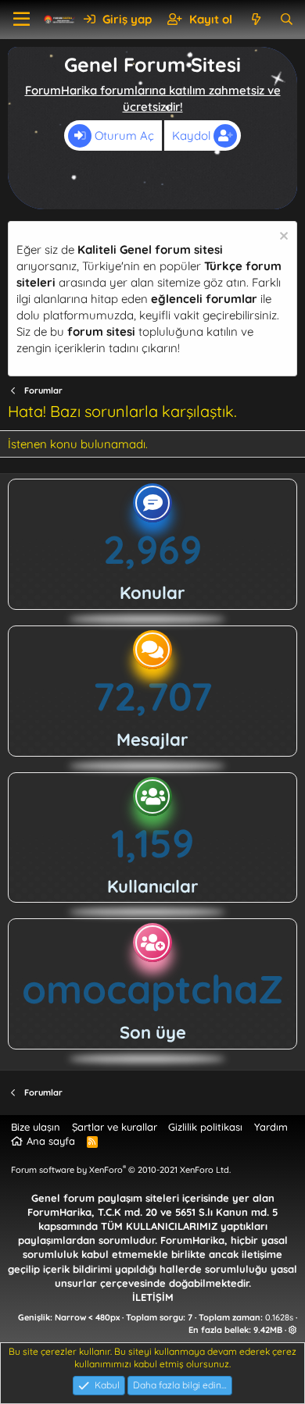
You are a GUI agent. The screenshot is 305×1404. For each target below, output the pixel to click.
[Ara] (286, 19)
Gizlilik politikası (205, 1127)
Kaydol (193, 135)
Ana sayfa (51, 1141)
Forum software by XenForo (121, 1169)
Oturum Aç (123, 135)
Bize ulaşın (35, 1127)
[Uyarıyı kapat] (282, 238)
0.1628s (279, 1317)
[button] (21, 19)
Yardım (271, 1127)
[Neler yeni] (255, 19)
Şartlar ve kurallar (114, 1127)
